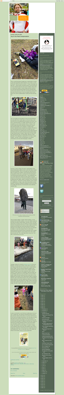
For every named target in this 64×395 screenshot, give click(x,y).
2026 (42, 295)
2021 (42, 303)
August (43, 362)
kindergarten (42, 121)
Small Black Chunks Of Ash (47, 343)
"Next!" (43, 331)
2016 (42, 376)
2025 (42, 296)
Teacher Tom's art (43, 149)
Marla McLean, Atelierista (46, 278)
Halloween (42, 120)
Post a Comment (14, 370)
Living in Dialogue (44, 237)
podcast (41, 137)
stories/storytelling (43, 145)
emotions (41, 114)
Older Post (35, 373)
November (44, 310)
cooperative (42, 104)
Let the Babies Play (44, 283)
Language (41, 122)
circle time (42, 98)
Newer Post (13, 373)
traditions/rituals (43, 155)
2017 (42, 375)
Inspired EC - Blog (44, 251)
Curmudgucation (44, 216)
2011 (42, 384)
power (41, 139)
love (40, 128)
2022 (42, 301)
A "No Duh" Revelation (46, 334)
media (41, 129)
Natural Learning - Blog (45, 285)
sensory (41, 143)
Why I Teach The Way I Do (45, 156)
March (43, 370)
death (41, 108)
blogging (41, 97)
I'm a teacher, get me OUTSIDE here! (45, 243)
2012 (42, 383)
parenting (41, 135)
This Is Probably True (46, 346)
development (42, 109)
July (43, 364)
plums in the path (44, 224)
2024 (42, 298)
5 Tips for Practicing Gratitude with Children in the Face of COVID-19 (46, 253)
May (43, 367)
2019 (42, 306)
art (40, 96)
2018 (42, 307)
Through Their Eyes (45, 313)
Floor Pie (43, 257)
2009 (42, 387)
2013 (42, 381)
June (43, 365)
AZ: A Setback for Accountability (46, 217)
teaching (12, 364)
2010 (42, 386)
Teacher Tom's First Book (44, 151)
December (44, 309)
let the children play (45, 282)
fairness (41, 116)
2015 (42, 378)
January (43, 373)
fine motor (42, 117)
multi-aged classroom (44, 132)
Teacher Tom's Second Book (45, 152)
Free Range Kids (44, 228)
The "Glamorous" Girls (46, 353)
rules (41, 140)
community (42, 100)
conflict (41, 101)
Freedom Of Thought (46, 317)
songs (41, 144)
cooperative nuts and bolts (45, 105)
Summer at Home (44, 225)
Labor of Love (43, 279)
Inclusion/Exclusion (45, 319)
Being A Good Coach (46, 333)
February (44, 371)
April (43, 368)
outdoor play (31, 363)
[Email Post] (24, 362)
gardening (41, 118)
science (41, 141)
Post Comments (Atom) (20, 375)
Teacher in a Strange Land (46, 264)
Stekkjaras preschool (27, 264)
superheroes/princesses (44, 147)
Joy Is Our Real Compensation (47, 344)
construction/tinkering (44, 102)
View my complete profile (44, 179)
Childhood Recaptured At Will (47, 336)
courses (41, 106)
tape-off (41, 148)
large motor (42, 124)
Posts (42, 210)
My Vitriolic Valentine (44, 258)
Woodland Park (42, 157)
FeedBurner (49, 205)
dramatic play (42, 110)
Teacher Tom (23, 10)
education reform (16, 363)
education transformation (24, 363)
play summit (42, 136)
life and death (42, 125)
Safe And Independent (46, 349)
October (43, 312)
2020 (42, 304)
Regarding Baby (44, 274)
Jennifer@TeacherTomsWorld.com (46, 64)
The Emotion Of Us (45, 347)
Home (24, 373)
